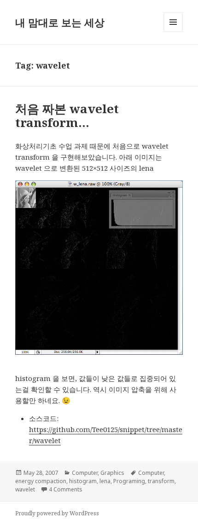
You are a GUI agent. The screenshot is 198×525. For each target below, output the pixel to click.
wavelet (25, 489)
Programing (129, 481)
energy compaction (40, 481)
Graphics (112, 473)
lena (105, 481)
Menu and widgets (173, 31)
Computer (85, 473)
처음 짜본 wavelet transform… (67, 115)
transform (161, 481)
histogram (83, 481)
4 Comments (65, 489)
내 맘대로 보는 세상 (60, 22)
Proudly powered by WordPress (57, 513)
